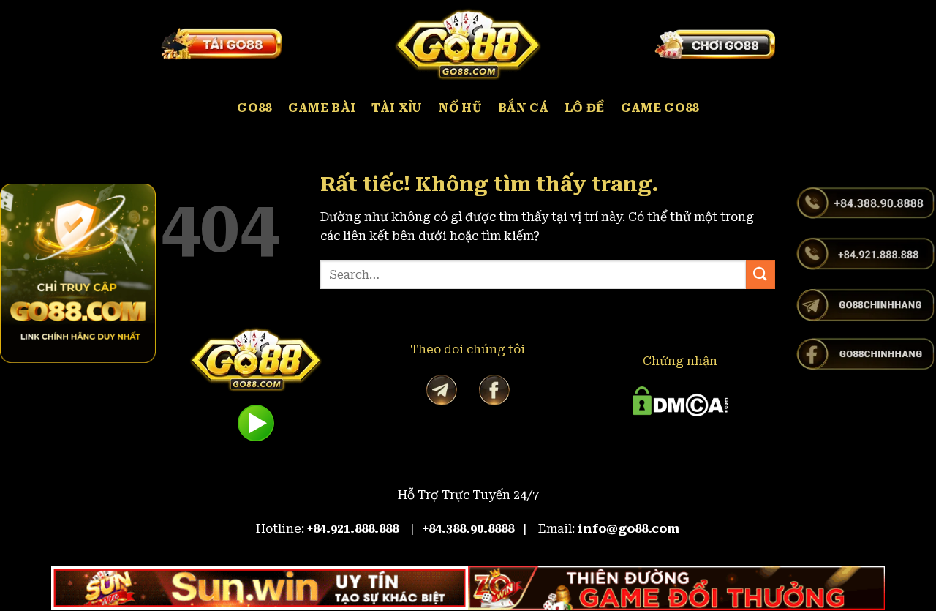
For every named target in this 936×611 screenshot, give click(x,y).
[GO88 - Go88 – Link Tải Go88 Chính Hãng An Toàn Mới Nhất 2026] (468, 44)
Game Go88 (660, 108)
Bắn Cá (523, 108)
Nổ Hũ (461, 108)
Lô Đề (585, 108)
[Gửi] (760, 274)
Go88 (254, 108)
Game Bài (322, 108)
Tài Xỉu (396, 108)
